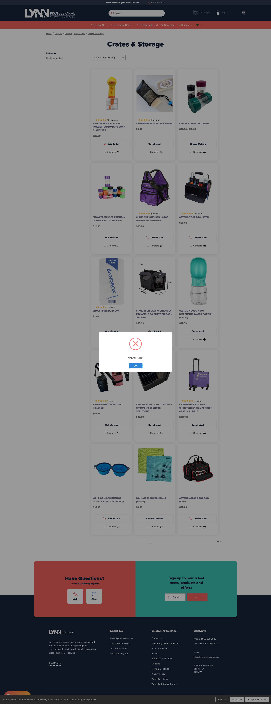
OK (135, 366)
